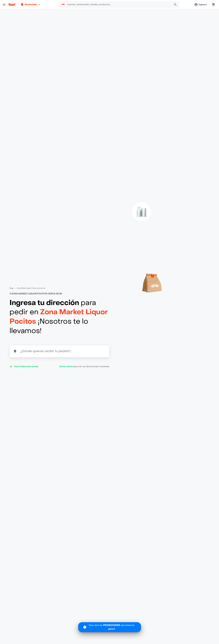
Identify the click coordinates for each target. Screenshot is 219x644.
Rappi (12, 288)
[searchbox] (118, 4)
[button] (30, 4)
